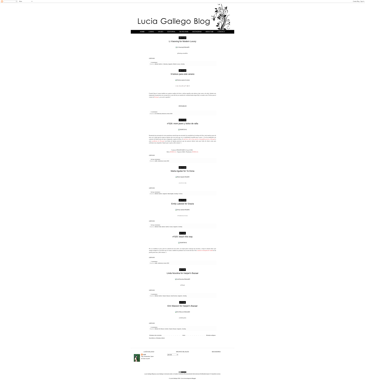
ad (155, 113)
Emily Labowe (162, 226)
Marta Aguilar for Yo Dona (182, 171)
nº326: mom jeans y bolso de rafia (182, 123)
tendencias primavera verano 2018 (164, 113)
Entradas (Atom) (160, 338)
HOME (142, 32)
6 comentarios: (154, 327)
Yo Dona (180, 193)
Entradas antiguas (211, 335)
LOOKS (151, 32)
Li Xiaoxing (165, 64)
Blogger (194, 378)
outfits (156, 161)
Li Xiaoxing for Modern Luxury (182, 41)
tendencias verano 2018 (163, 161)
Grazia (171, 226)
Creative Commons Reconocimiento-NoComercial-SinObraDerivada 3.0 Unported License (197, 374)
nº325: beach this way (182, 236)
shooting (182, 64)
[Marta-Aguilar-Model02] (182, 177)
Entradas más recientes (155, 335)
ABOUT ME (209, 32)
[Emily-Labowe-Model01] (182, 209)
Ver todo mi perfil (145, 358)
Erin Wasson (162, 328)
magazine (170, 64)
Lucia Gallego (159, 374)
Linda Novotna (173, 295)
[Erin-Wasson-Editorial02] (182, 312)
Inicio (183, 335)
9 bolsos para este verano (182, 74)
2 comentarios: (154, 111)
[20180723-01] (182, 129)
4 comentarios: (154, 62)
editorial (156, 64)
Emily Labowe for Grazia (182, 204)
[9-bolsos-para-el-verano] (182, 80)
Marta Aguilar (170, 193)
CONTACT (221, 32)
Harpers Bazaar (166, 295)
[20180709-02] (182, 242)
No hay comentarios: (156, 159)
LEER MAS (152, 58)
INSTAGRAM (196, 32)
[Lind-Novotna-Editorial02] (183, 279)
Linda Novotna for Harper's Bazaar (182, 273)
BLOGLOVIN (184, 32)
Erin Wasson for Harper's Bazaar (182, 306)
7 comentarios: (154, 261)
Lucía (144, 354)
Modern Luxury (176, 64)
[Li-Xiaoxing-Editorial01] (182, 47)
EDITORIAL (171, 32)
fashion (160, 64)
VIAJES (160, 32)
